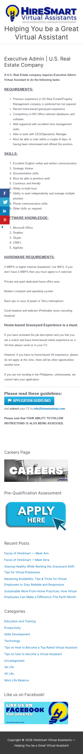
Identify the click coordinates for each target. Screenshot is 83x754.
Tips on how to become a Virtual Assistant (33, 654)
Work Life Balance (16, 680)
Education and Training (20, 621)
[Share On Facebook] (5, 193)
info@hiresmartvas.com (49, 408)
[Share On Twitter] (5, 202)
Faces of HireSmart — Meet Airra (27, 560)
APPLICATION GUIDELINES (32, 400)
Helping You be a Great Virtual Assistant (41, 33)
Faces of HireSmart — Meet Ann (27, 553)
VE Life (9, 673)
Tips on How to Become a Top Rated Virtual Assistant (40, 647)
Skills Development (17, 634)
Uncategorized (14, 660)
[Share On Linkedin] (5, 211)
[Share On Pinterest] (5, 219)
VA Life (9, 667)
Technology (12, 641)
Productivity (12, 628)
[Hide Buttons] (2, 226)
